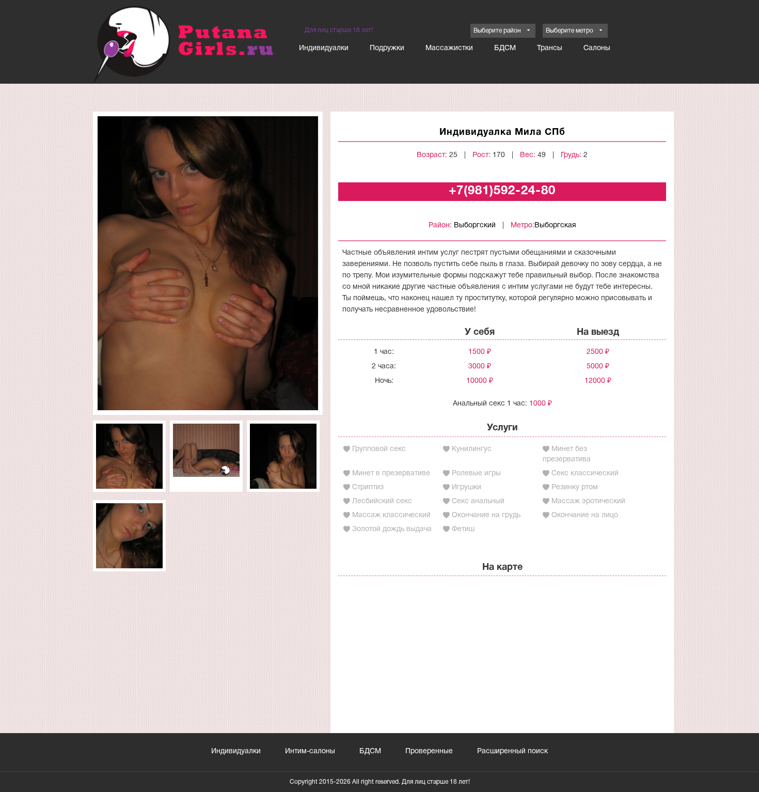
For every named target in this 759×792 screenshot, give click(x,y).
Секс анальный (478, 501)
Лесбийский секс (382, 501)
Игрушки (466, 487)
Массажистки (449, 48)
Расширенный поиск (512, 751)
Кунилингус (472, 449)
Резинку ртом (574, 487)
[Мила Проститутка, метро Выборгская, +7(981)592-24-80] (208, 263)
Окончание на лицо (584, 515)
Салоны (596, 48)
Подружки (387, 48)
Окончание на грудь (486, 515)
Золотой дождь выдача (392, 529)
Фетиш (463, 529)
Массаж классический (391, 515)
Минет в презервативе (391, 473)
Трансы (549, 48)
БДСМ (505, 48)
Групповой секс (379, 449)
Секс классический (585, 473)
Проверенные (429, 751)
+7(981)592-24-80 (502, 191)
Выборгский (475, 225)
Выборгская (555, 225)
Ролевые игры (476, 473)
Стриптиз (368, 487)
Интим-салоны (310, 751)
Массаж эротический (588, 501)
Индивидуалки (324, 48)
